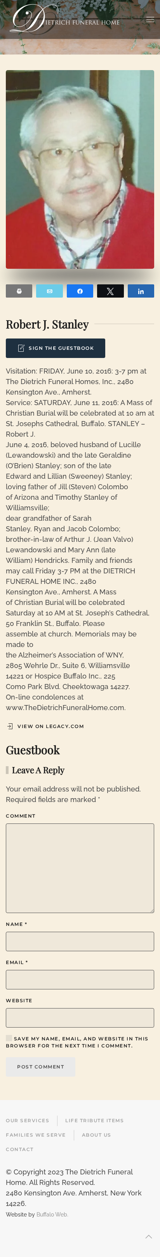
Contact (20, 1149)
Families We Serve (36, 1135)
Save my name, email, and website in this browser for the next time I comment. (77, 1042)
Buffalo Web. (52, 1214)
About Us (96, 1135)
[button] (150, 19)
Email (17, 962)
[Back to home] (64, 19)
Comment (21, 816)
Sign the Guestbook (61, 348)
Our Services (27, 1120)
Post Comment (40, 1067)
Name (16, 924)
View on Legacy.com (50, 726)
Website (19, 1000)
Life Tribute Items (94, 1120)
